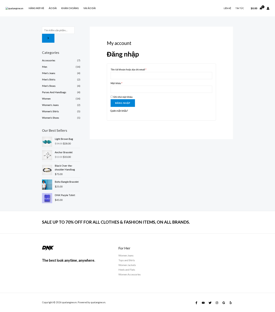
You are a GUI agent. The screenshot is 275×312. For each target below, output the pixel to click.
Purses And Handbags (54, 92)
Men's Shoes (49, 85)
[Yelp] (230, 302)
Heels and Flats (126, 269)
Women (46, 98)
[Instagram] (216, 302)
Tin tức (239, 8)
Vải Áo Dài (89, 8)
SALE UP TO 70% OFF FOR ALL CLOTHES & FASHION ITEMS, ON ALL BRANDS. (116, 222)
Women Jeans (126, 255)
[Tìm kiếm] (48, 38)
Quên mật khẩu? (119, 110)
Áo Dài (53, 8)
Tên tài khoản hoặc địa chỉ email (131, 70)
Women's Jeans (50, 104)
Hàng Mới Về (36, 8)
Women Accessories (129, 274)
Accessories (48, 60)
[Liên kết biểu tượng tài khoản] (268, 8)
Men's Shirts (48, 79)
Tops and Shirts (126, 260)
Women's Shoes (50, 117)
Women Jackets (127, 264)
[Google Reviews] (223, 302)
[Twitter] (210, 302)
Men (44, 66)
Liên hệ (227, 8)
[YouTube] (203, 302)
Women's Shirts (50, 111)
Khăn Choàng (70, 8)
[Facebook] (196, 302)
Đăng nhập (122, 103)
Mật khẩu (119, 84)
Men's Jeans (48, 73)
